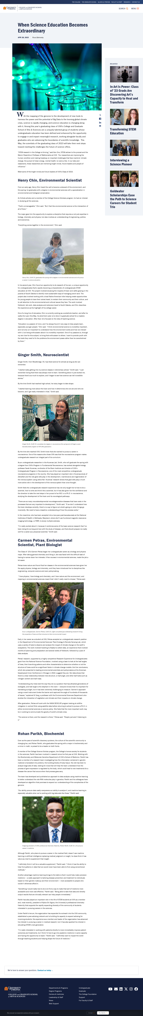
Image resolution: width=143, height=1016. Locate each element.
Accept (90, 1013)
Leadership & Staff (56, 997)
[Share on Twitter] (100, 115)
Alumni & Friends (104, 2)
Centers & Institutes (56, 994)
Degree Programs (55, 991)
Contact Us (136, 2)
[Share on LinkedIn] (100, 122)
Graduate (82, 991)
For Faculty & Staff (86, 1000)
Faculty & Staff (116, 2)
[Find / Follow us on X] (126, 990)
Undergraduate (84, 988)
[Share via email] (100, 125)
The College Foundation (88, 994)
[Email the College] (116, 990)
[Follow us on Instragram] (131, 990)
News (51, 1000)
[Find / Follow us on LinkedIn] (121, 990)
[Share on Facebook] (100, 119)
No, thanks (102, 1013)
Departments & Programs (58, 988)
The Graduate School (89, 2)
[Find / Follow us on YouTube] (110, 990)
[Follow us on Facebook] (136, 990)
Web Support (54, 1003)
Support (82, 997)
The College (76, 2)
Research (127, 2)
